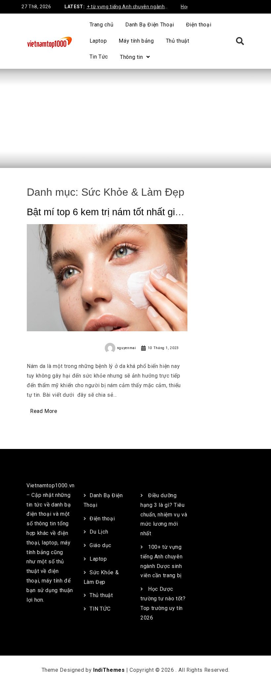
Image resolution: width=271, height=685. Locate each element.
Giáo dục (100, 545)
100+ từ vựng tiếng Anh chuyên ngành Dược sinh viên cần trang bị (116, 8)
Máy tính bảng (136, 41)
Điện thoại (198, 24)
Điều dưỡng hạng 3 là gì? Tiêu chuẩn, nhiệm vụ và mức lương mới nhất (163, 514)
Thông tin (131, 57)
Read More (44, 411)
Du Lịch (99, 532)
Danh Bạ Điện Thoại (149, 24)
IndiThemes (109, 670)
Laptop (98, 41)
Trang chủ (102, 24)
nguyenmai (126, 348)
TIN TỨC (100, 609)
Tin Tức (99, 57)
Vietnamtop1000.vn (50, 485)
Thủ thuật (177, 41)
